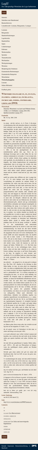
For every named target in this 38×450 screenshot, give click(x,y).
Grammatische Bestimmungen (10, 71)
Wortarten (4, 66)
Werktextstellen (6, 52)
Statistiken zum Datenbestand (10, 20)
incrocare (7, 421)
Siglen (3, 44)
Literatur (4, 83)
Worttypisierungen (7, 63)
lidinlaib (6, 432)
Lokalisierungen (6, 47)
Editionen (4, 49)
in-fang (6, 413)
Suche (4, 12)
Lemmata (4, 30)
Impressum (11, 446)
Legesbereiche (6, 38)
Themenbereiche (6, 58)
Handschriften (6, 41)
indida (6, 426)
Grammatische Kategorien (9, 74)
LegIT (5, 3)
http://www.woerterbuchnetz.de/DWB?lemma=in (18, 402)
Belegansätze (5, 33)
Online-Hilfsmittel (7, 85)
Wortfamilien (5, 60)
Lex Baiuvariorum (14, 413)
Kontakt (4, 446)
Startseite (4, 17)
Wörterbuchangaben (8, 80)
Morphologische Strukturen (9, 69)
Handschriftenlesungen (8, 35)
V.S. (17, 397)
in (4, 408)
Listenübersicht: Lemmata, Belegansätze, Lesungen (16, 26)
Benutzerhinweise (7, 23)
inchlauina (7, 419)
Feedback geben (6, 90)
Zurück (4, 437)
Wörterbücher (5, 77)
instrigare (7, 429)
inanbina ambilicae (10, 416)
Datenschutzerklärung (21, 446)
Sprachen (4, 55)
